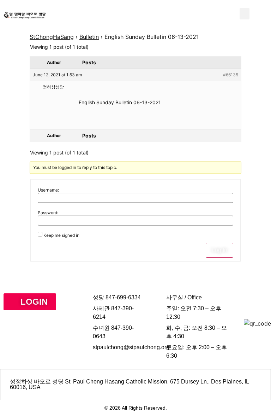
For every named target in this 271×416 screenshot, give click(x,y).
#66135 (230, 74)
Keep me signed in (61, 235)
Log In (219, 250)
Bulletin (89, 36)
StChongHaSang (52, 36)
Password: (48, 213)
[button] (244, 13)
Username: (48, 190)
